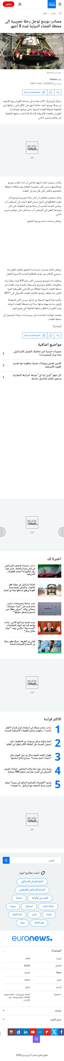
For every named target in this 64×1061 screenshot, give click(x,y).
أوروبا (58, 958)
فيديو (58, 987)
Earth (27, 966)
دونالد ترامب (48, 906)
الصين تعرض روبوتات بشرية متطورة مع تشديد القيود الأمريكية (37, 365)
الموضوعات (56, 951)
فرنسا (49, 915)
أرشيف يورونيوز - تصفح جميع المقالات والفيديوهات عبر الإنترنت (17, 997)
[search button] (6, 860)
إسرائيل (29, 906)
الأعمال (58, 966)
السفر (59, 980)
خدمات (58, 1011)
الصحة (27, 973)
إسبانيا (19, 898)
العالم (45, 13)
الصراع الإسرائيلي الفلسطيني (32, 890)
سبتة (22, 923)
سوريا (13, 906)
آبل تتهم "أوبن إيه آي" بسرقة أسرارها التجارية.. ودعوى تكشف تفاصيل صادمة (36, 377)
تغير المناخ (39, 923)
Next (58, 973)
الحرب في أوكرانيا (40, 898)
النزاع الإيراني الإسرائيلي (32, 882)
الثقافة (27, 980)
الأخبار (53, 13)
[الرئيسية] (60, 13)
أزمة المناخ (17, 915)
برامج (27, 987)
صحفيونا (57, 994)
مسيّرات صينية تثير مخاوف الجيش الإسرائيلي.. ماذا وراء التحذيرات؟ (36, 353)
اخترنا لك (54, 559)
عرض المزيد (56, 1020)
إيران (34, 915)
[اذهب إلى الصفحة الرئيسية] (52, 4)
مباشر (8, 4)
